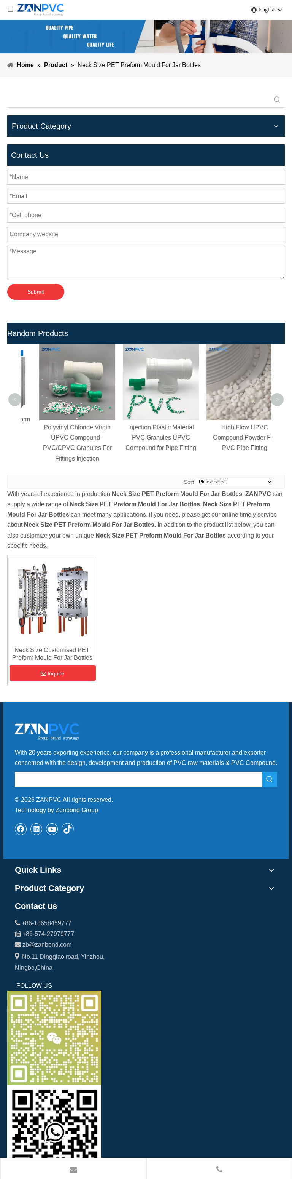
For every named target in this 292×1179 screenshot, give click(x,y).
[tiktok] (68, 829)
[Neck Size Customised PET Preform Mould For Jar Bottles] (52, 599)
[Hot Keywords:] (277, 99)
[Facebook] (21, 829)
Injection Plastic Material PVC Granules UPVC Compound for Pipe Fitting (146, 437)
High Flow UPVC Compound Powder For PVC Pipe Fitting (229, 437)
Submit (35, 292)
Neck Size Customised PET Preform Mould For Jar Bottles (52, 654)
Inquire (56, 673)
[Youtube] (52, 829)
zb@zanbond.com (46, 944)
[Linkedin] (36, 829)
